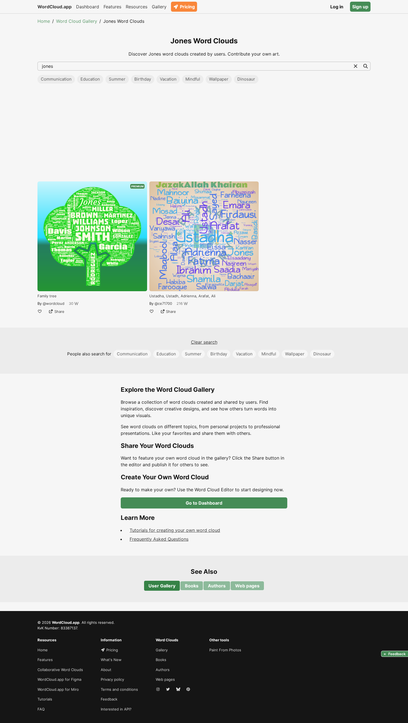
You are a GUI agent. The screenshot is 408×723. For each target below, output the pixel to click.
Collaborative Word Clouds (60, 669)
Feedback (109, 699)
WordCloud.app (54, 6)
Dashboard (87, 6)
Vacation (168, 79)
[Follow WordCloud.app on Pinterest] (189, 689)
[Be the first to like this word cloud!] (39, 311)
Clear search (204, 342)
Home (43, 21)
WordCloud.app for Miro (58, 689)
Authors (217, 586)
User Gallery (161, 586)
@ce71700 (163, 303)
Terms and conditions (119, 689)
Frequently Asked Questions (159, 539)
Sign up (360, 6)
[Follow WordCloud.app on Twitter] (168, 689)
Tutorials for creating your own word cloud (175, 530)
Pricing (187, 6)
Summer (117, 79)
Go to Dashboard (204, 503)
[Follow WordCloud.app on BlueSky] (179, 689)
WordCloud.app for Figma (59, 679)
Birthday (142, 79)
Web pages (247, 586)
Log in (336, 6)
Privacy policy (112, 679)
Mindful (192, 79)
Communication (56, 79)
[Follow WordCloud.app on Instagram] (158, 689)
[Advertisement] (204, 134)
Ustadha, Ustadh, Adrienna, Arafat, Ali (182, 296)
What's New (111, 659)
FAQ (41, 709)
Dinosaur (246, 79)
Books (191, 586)
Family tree (47, 296)
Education (90, 79)
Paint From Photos (225, 650)
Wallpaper (218, 79)
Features (112, 6)
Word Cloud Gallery (76, 21)
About (106, 669)
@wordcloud (53, 303)
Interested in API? (116, 709)
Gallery (159, 6)
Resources (136, 6)
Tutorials (44, 699)
